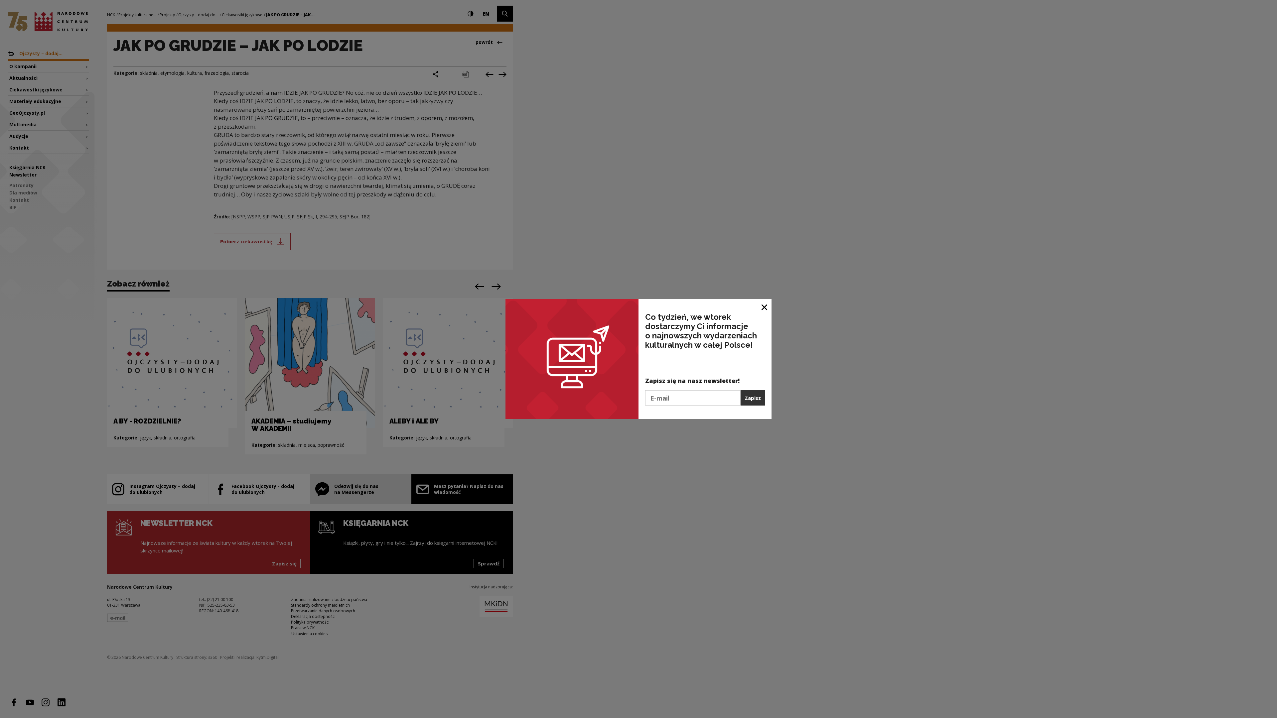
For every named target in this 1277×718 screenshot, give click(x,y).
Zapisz (753, 398)
